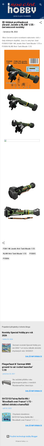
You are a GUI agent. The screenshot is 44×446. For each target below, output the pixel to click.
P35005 (32, 254)
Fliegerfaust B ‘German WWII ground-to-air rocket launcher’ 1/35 (17, 367)
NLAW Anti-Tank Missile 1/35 (14, 254)
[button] (40, 23)
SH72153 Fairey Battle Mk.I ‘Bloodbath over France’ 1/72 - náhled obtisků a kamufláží (17, 401)
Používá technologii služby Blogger (23, 436)
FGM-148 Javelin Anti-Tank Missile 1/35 (19, 249)
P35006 (6, 258)
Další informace (33, 356)
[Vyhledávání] (40, 5)
